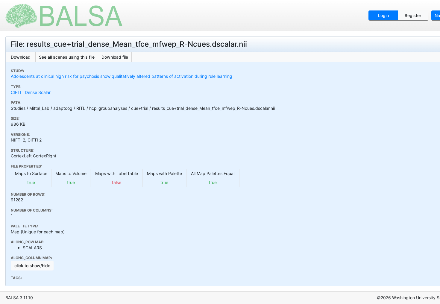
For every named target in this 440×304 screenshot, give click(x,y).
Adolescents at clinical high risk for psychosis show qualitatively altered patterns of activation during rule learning (121, 76)
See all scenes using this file (67, 57)
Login (383, 15)
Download (21, 57)
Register (413, 15)
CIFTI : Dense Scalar (31, 92)
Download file (114, 57)
